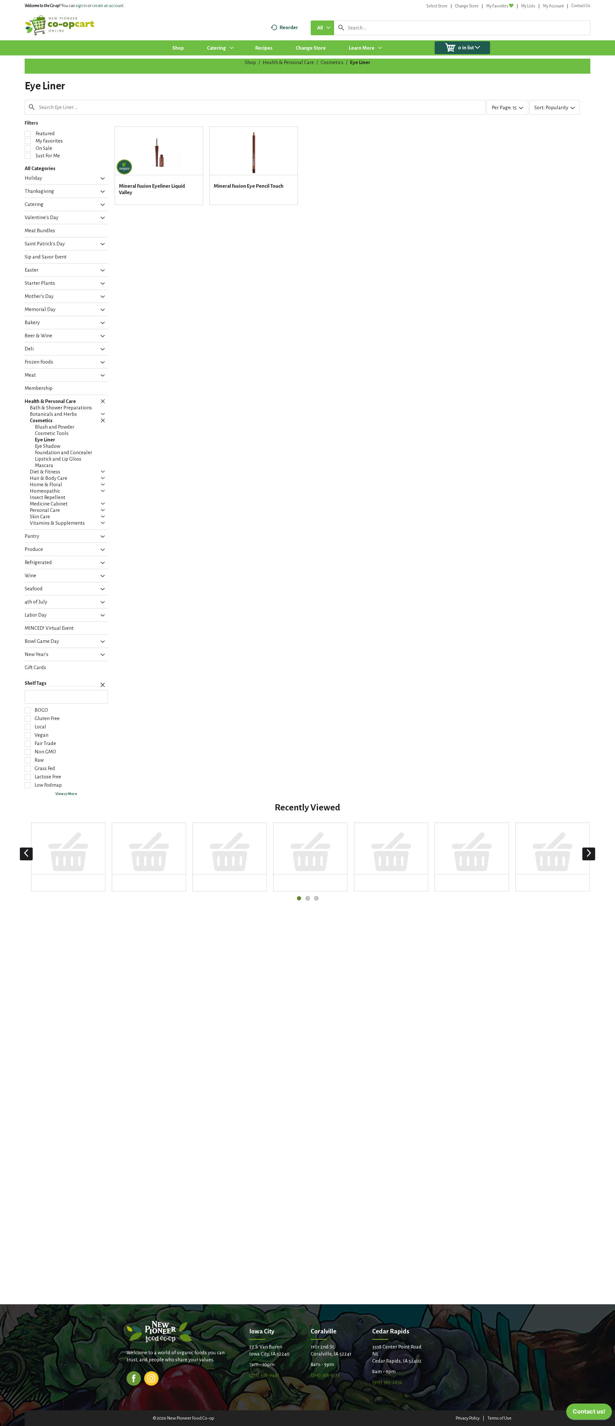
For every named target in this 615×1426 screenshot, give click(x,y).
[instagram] (151, 1378)
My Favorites (497, 6)
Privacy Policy (467, 1418)
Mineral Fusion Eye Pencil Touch (248, 186)
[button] (101, 179)
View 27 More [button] (66, 794)
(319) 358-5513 (325, 1375)
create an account (107, 6)
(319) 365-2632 (387, 1382)
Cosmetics (332, 62)
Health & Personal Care (288, 62)
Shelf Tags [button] (35, 683)
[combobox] (322, 27)
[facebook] (134, 1378)
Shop (250, 62)
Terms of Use (500, 1418)
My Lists (528, 6)
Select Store (436, 6)
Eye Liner (360, 62)
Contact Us (580, 6)
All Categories (40, 168)
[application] (589, 1413)
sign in (81, 6)
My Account (553, 6)
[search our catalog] (341, 27)
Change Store (467, 6)
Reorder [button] (289, 27)
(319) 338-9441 (264, 1375)
